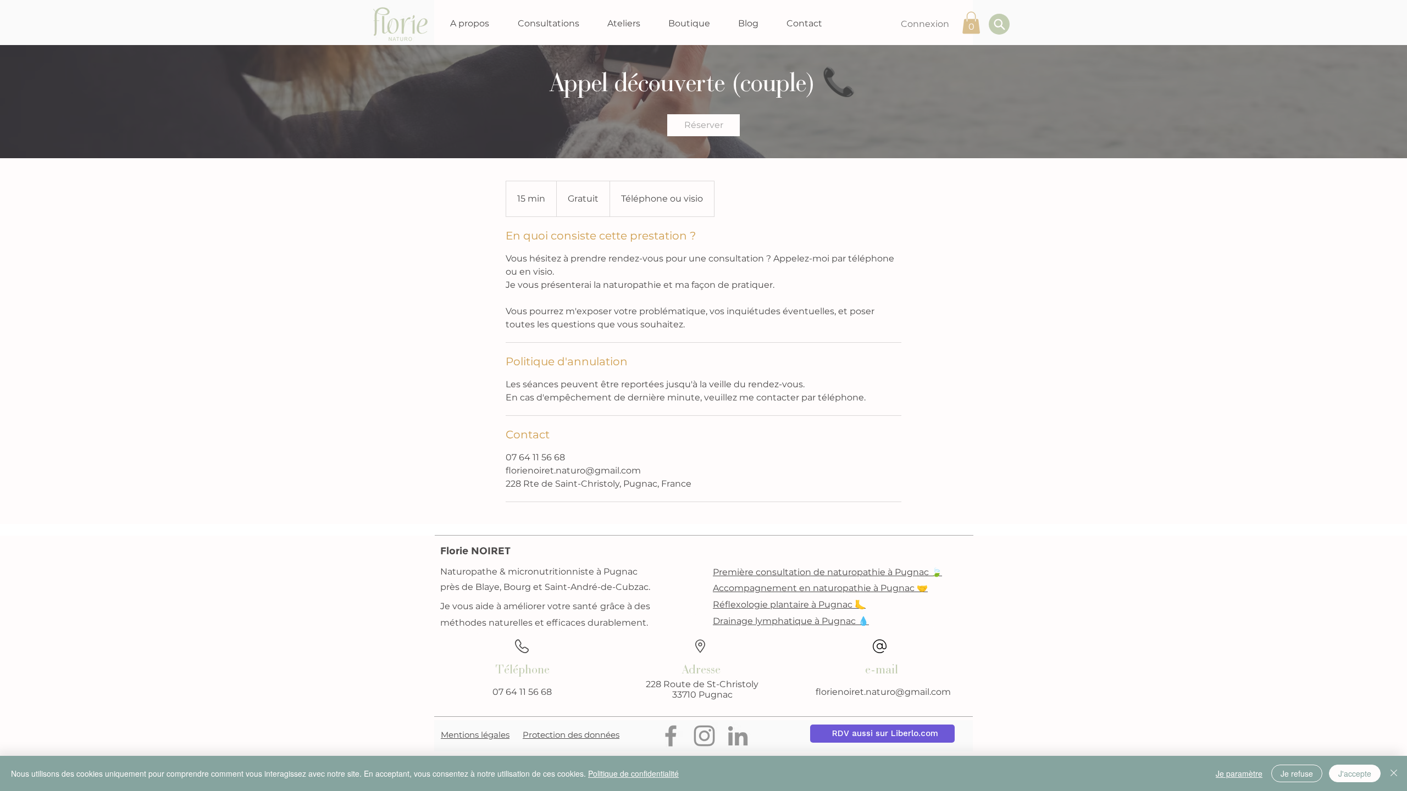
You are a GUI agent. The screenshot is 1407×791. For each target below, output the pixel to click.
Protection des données (571, 734)
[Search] (999, 24)
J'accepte (1354, 773)
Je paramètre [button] (1239, 773)
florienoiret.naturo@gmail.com (883, 692)
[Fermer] (1393, 773)
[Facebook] (671, 736)
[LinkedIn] (738, 736)
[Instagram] (704, 736)
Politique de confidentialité (633, 773)
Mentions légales (475, 734)
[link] (703, 125)
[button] (469, 23)
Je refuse (1297, 773)
